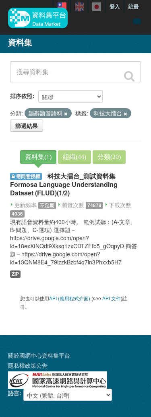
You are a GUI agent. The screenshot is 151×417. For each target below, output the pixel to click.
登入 (115, 6)
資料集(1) (38, 156)
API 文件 (111, 298)
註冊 (133, 6)
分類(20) (109, 156)
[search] (129, 76)
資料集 (20, 42)
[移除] (66, 113)
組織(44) (74, 156)
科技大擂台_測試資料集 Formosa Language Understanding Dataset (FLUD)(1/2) (64, 184)
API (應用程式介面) (69, 298)
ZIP (15, 273)
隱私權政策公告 (28, 365)
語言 (13, 393)
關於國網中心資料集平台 (39, 355)
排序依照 (21, 96)
